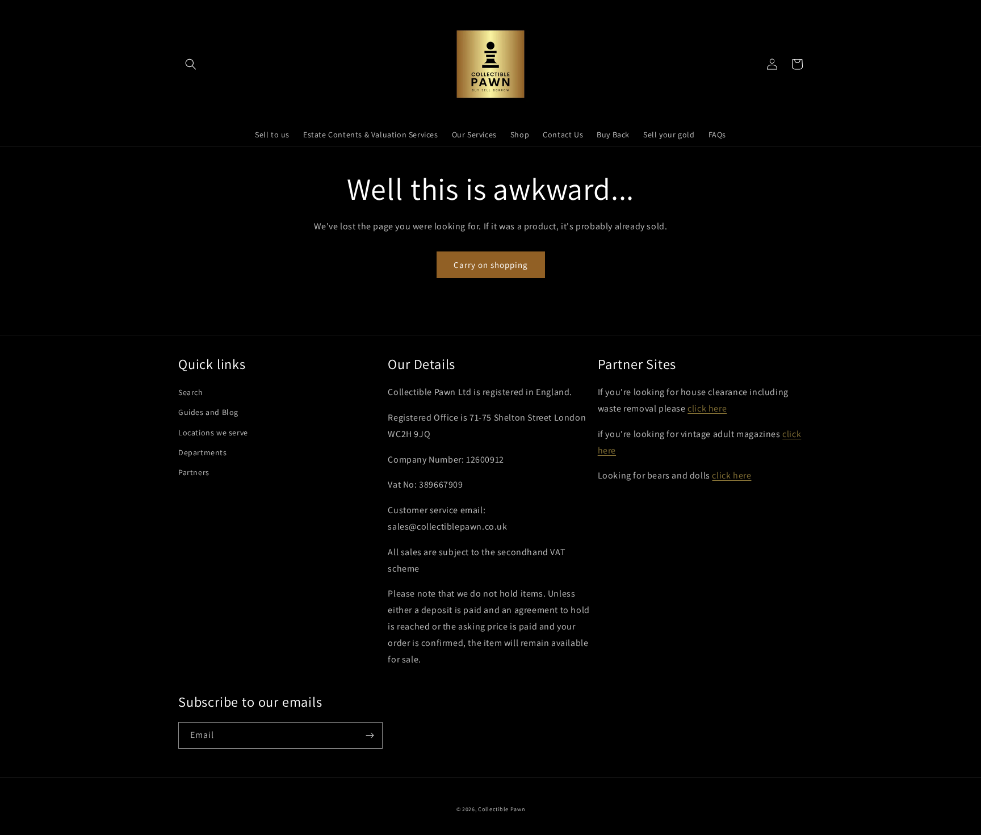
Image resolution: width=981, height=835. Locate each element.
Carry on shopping (491, 264)
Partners (193, 472)
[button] (190, 64)
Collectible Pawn (501, 809)
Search (190, 392)
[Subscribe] (369, 735)
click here (707, 408)
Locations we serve (213, 432)
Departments (202, 452)
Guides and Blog (208, 412)
